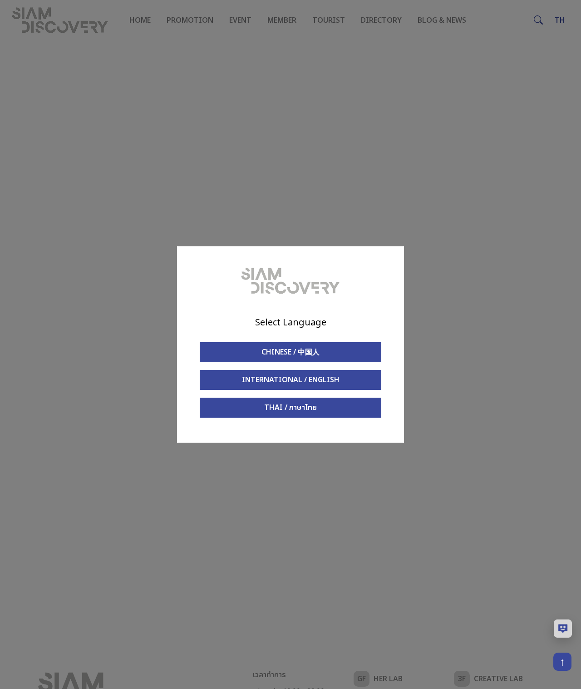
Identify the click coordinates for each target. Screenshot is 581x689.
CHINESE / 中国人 (290, 352)
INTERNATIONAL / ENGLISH (291, 379)
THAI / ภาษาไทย (290, 407)
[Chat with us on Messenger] (563, 628)
